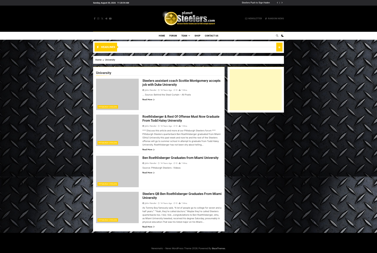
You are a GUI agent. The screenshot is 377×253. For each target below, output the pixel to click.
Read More (147, 99)
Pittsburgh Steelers (108, 107)
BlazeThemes (218, 248)
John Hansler (151, 90)
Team (184, 35)
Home (162, 35)
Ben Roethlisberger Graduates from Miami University (180, 158)
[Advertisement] (256, 89)
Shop (197, 35)
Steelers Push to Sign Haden (256, 3)
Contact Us (211, 35)
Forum (173, 35)
